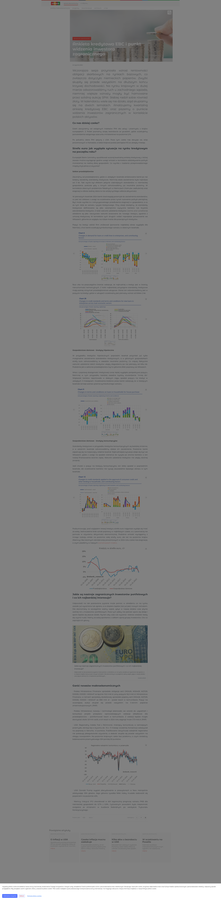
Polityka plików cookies (34, 896)
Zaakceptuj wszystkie (9, 896)
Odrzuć (22, 896)
